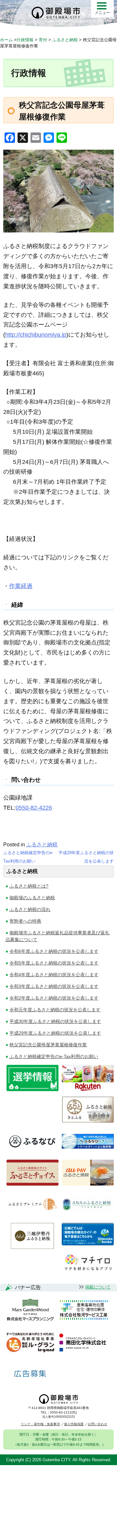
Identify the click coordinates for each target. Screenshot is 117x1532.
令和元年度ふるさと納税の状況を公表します (54, 1009)
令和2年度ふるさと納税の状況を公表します (53, 998)
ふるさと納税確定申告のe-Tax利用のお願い (53, 1056)
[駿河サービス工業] (83, 1310)
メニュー (102, 12)
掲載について (97, 1287)
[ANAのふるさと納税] (88, 1215)
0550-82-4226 (34, 807)
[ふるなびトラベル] (88, 1152)
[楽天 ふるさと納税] (88, 1089)
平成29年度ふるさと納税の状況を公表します (55, 1033)
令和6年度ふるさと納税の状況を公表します (53, 951)
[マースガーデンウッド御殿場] (30, 1310)
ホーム (6, 39)
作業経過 (20, 586)
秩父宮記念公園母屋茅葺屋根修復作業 (48, 1044)
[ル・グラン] (30, 1343)
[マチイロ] (88, 1271)
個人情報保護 (74, 1424)
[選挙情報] (32, 1089)
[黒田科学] (83, 1343)
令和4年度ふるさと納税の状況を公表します (53, 974)
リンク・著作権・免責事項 (40, 1424)
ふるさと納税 (42, 844)
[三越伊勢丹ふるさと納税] (32, 1247)
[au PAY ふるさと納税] (88, 1184)
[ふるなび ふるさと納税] (32, 1152)
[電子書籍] (88, 1243)
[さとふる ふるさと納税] (88, 1121)
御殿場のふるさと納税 (32, 897)
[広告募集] (30, 1374)
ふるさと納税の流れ (29, 909)
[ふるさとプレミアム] (32, 1215)
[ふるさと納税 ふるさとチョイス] (32, 1184)
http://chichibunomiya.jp (35, 334)
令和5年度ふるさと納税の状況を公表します (53, 962)
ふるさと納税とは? (28, 886)
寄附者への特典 (25, 921)
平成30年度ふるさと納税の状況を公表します (55, 1021)
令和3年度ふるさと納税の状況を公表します (53, 986)
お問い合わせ (97, 1424)
